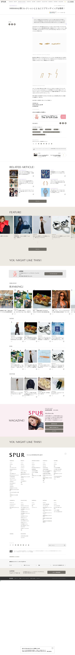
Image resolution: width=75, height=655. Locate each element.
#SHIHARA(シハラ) (48, 129)
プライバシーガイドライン (25, 578)
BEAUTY (15, 1)
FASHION (11, 1)
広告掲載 (20, 578)
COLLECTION (44, 1)
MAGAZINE (61, 1)
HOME (34, 148)
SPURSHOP (38, 578)
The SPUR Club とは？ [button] (53, 273)
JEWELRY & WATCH (22, 1)
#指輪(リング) (56, 129)
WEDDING (50, 1)
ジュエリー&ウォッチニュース (46, 148)
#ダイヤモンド (35, 129)
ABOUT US (16, 578)
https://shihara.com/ (37, 104)
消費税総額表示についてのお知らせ (14, 556)
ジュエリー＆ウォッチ (38, 148)
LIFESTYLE (29, 1)
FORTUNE (56, 1)
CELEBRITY (38, 1)
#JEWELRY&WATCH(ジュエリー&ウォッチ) (39, 134)
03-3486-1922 (35, 106)
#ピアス (41, 129)
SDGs (65, 1)
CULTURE (33, 1)
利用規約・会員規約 (32, 578)
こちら (32, 551)
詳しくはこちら (49, 651)
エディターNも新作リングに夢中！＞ (39, 112)
